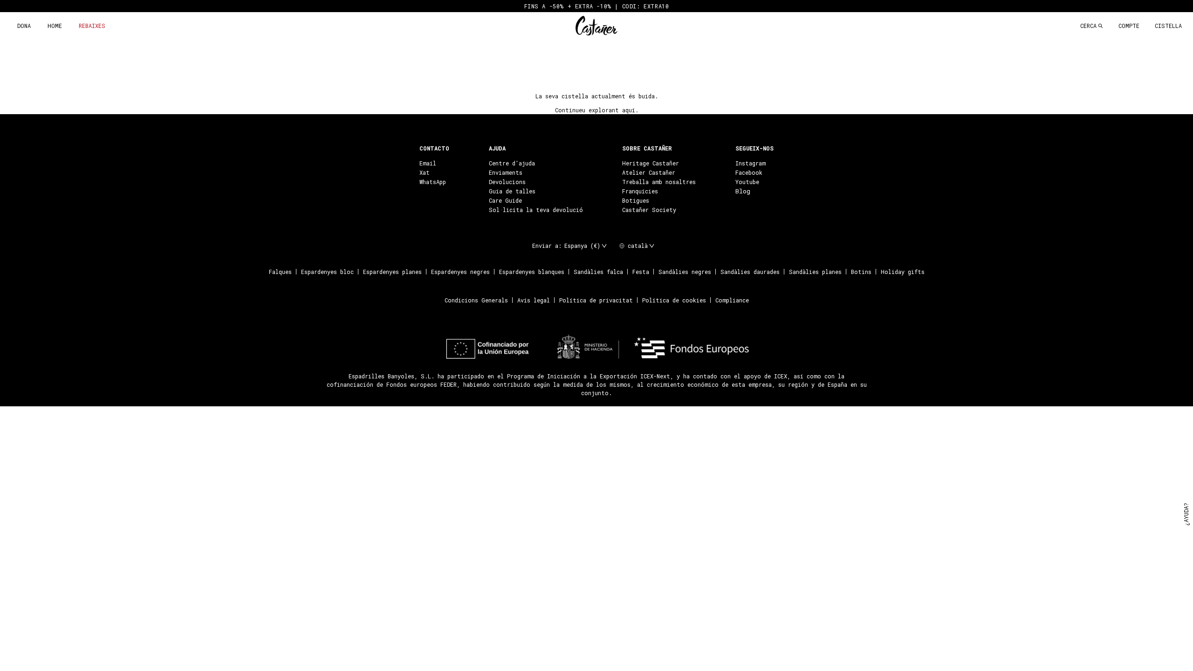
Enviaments (505, 172)
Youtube (747, 181)
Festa (640, 271)
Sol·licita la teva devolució (536, 209)
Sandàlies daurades (750, 271)
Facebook (748, 172)
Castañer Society (649, 209)
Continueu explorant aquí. (596, 110)
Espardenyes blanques (531, 271)
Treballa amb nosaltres (659, 181)
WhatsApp (432, 181)
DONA (24, 25)
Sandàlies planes (815, 271)
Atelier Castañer (648, 172)
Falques (280, 271)
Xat (424, 172)
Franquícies (640, 191)
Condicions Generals (476, 300)
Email (427, 163)
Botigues (635, 200)
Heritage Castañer (650, 163)
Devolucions (507, 181)
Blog (742, 191)
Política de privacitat (596, 300)
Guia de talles (512, 191)
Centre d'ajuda (512, 163)
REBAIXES (92, 25)
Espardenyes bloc (327, 271)
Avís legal (533, 300)
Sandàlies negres (684, 271)
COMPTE (1128, 25)
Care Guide (505, 200)
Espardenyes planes (392, 271)
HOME (55, 25)
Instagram (750, 163)
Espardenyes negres (460, 271)
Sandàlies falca (598, 271)
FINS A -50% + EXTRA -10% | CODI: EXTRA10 (596, 6)
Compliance (732, 300)
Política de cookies (674, 300)
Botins (861, 271)
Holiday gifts (903, 271)
